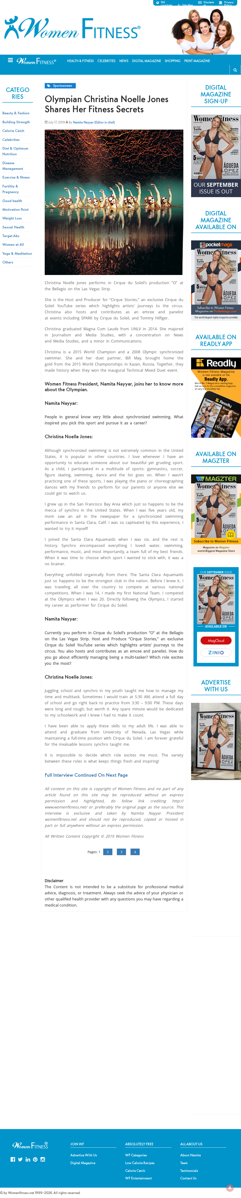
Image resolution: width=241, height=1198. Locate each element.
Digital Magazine (82, 1163)
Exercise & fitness (16, 177)
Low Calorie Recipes (140, 1163)
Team (184, 1163)
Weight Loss (12, 218)
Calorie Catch (13, 130)
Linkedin (28, 1159)
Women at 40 (13, 244)
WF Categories (136, 1155)
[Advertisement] (216, 863)
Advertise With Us (83, 1155)
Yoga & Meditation (17, 253)
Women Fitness (72, 27)
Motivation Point (15, 209)
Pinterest (35, 1159)
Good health (12, 200)
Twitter (20, 1159)
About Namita (190, 1155)
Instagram (43, 1159)
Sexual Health (13, 227)
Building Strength (16, 121)
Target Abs (10, 235)
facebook (13, 1159)
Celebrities (11, 139)
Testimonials (189, 1171)
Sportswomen (62, 86)
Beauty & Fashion (15, 113)
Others (7, 262)
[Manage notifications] (230, 1187)
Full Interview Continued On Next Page (86, 775)
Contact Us (188, 1178)
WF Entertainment (138, 1178)
